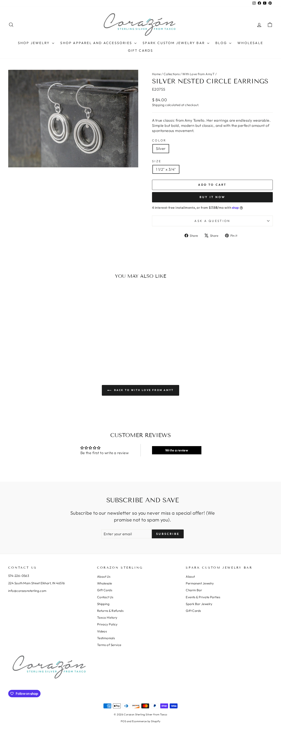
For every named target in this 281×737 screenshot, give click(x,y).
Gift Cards (140, 50)
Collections (172, 74)
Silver (161, 148)
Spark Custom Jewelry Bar (174, 43)
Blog (221, 43)
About (190, 576)
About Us (103, 576)
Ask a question (212, 221)
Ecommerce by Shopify (146, 721)
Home (156, 74)
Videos (102, 631)
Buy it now (212, 197)
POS (123, 721)
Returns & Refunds (110, 611)
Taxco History (107, 617)
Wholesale (250, 43)
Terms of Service (109, 645)
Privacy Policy (107, 624)
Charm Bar (194, 590)
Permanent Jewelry (200, 583)
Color (159, 140)
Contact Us (105, 597)
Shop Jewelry (34, 43)
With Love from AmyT (198, 74)
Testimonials (106, 638)
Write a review (176, 450)
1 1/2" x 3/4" (166, 169)
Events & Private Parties (203, 597)
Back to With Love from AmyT (143, 390)
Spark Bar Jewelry (199, 604)
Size (156, 161)
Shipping (158, 105)
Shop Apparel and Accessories (96, 43)
